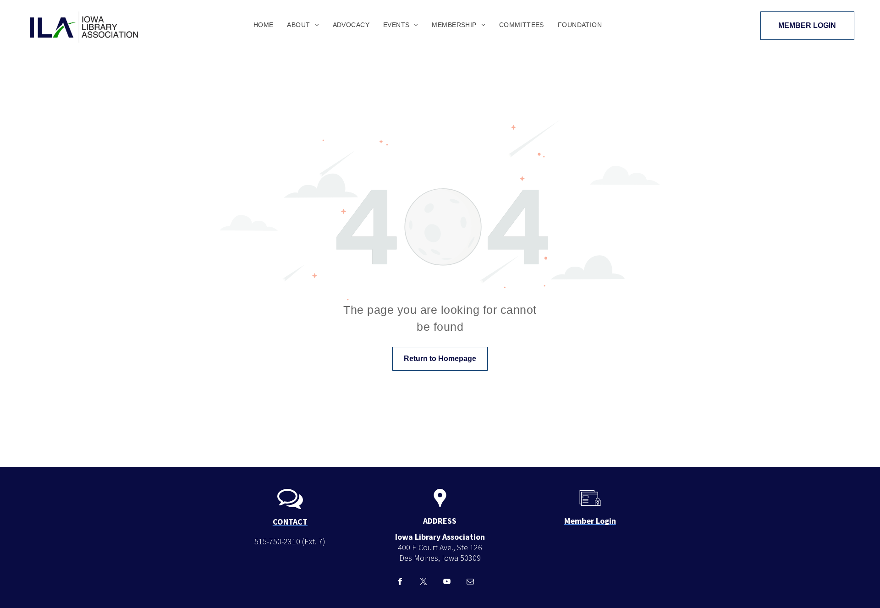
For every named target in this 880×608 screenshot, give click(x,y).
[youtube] (446, 583)
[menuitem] (263, 25)
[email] (470, 583)
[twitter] (423, 583)
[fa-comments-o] (290, 508)
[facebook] (400, 583)
